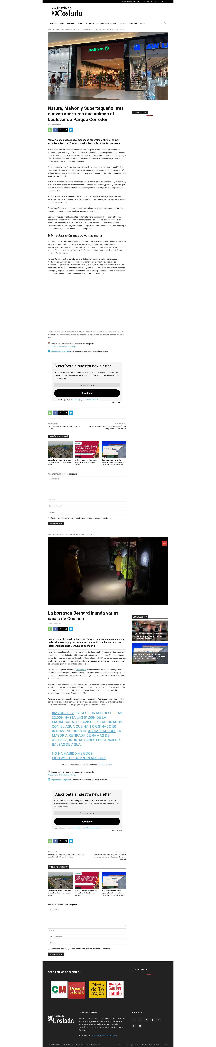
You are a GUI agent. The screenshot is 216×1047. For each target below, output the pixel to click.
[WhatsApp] (162, 1)
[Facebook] (144, 1)
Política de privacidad (131, 1045)
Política (122, 23)
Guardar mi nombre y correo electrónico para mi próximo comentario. (81, 518)
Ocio (62, 23)
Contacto (165, 1045)
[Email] (65, 130)
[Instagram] (148, 1)
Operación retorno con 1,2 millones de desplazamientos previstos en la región (59, 462)
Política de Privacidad (92, 400)
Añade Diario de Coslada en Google (62, 347)
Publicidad (157, 1045)
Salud (80, 23)
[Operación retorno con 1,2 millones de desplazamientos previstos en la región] (60, 449)
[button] (165, 23)
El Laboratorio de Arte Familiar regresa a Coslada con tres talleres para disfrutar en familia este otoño (113, 462)
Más (141, 23)
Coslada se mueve (65, 29)
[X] (159, 1)
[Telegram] (155, 1)
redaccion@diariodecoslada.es (104, 1035)
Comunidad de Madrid (106, 23)
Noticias (53, 23)
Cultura (70, 23)
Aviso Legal (76, 400)
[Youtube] (166, 1)
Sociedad (133, 23)
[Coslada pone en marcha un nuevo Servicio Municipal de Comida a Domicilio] (87, 449)
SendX (120, 402)
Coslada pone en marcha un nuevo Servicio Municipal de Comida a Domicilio (86, 462)
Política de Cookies (146, 1045)
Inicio (49, 29)
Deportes (90, 23)
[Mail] (151, 1)
